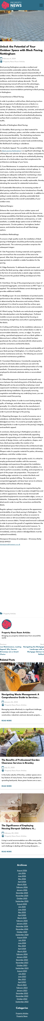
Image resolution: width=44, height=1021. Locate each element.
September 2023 (22, 968)
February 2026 (22, 887)
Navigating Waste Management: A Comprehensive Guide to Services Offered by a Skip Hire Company (20, 696)
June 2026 (22, 876)
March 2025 (22, 918)
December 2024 (22, 926)
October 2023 (22, 965)
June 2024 (22, 943)
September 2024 (22, 935)
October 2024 (22, 932)
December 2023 (22, 960)
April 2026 (22, 882)
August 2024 (22, 938)
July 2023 (22, 974)
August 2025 (22, 904)
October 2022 (22, 999)
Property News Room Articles (14, 62)
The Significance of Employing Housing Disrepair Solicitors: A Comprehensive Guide (18, 827)
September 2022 (22, 1002)
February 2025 (22, 921)
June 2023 (22, 977)
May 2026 (22, 879)
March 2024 (22, 951)
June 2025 (22, 910)
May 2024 (22, 946)
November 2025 (22, 896)
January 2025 (22, 924)
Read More (7, 721)
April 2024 (22, 949)
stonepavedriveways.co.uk (10, 544)
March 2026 (22, 884)
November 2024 (22, 929)
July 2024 (22, 940)
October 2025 (22, 898)
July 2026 (22, 873)
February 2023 (22, 988)
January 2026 (22, 890)
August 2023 (22, 971)
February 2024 (22, 954)
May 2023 (22, 979)
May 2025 (22, 912)
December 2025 (22, 893)
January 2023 (22, 991)
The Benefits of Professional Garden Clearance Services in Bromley (21, 761)
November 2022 (22, 996)
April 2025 (22, 915)
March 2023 (22, 985)
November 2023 (22, 963)
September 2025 (22, 901)
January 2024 (22, 957)
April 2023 (22, 982)
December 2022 (22, 993)
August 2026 (22, 871)
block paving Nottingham (11, 151)
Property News (22, 1016)
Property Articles (9, 614)
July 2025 (22, 907)
